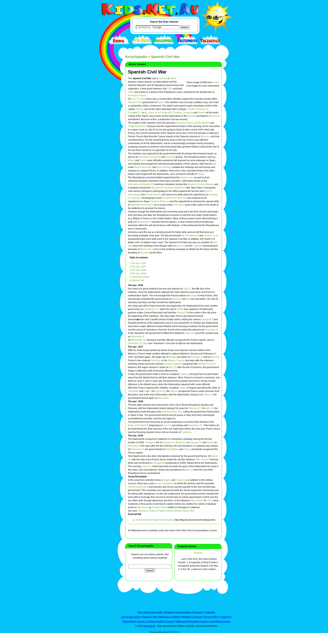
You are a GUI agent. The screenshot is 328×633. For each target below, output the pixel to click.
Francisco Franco (137, 95)
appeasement (144, 222)
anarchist (170, 157)
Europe (193, 295)
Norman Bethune (160, 201)
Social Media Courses (133, 621)
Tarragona (150, 442)
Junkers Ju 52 (211, 235)
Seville (190, 109)
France (143, 160)
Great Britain (172, 449)
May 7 (172, 367)
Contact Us (225, 617)
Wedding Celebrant (192, 617)
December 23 (135, 343)
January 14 (169, 442)
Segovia (184, 374)
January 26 (196, 442)
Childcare (210, 612)
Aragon (182, 387)
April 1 (188, 469)
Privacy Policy (211, 617)
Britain (131, 160)
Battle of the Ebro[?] (138, 425)
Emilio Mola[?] (202, 122)
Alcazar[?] (182, 312)
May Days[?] (197, 500)
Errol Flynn (178, 204)
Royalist (198, 553)
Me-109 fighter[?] (190, 235)
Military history (181, 510)
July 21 (187, 288)
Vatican (174, 391)
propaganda (158, 463)
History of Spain (157, 510)
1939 (130, 92)
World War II (146, 249)
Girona (210, 442)
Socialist (143, 157)
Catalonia (186, 432)
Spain (173, 78)
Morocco (205, 136)
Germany (176, 299)
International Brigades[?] (140, 184)
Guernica (180, 245)
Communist (154, 157)
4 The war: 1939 (137, 273)
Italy (214, 163)
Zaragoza (188, 112)
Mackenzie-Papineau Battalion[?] (168, 187)
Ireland (200, 174)
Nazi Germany (164, 167)
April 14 (209, 408)
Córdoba (177, 112)
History (169, 510)
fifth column (202, 459)
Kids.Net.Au (149, 626)
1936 (170, 88)
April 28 (215, 357)
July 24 (167, 425)
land (146, 487)
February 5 (133, 446)
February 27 (138, 449)
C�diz (143, 112)
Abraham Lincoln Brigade (200, 184)
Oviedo (201, 112)
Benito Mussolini (143, 167)
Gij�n (147, 391)
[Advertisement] (104, 139)
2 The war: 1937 (137, 266)
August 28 (160, 391)
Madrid (139, 109)
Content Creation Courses (160, 621)
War (192, 510)
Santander (133, 391)
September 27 (151, 309)
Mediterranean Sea (172, 411)
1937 (209, 500)
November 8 (211, 329)
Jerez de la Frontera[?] (160, 112)
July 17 (135, 99)
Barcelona (214, 116)
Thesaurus (197, 612)
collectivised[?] (135, 487)
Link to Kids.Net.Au (131, 617)
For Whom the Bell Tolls (174, 198)
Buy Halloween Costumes (167, 617)
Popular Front (135, 102)
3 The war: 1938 (137, 270)
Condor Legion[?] (173, 364)
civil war (163, 78)
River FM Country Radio (150, 612)
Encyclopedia (136, 57)
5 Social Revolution (139, 277)
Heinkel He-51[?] (206, 364)
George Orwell (152, 194)
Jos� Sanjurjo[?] (137, 126)
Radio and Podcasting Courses (192, 621)
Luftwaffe (197, 245)
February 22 (194, 408)
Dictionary (169, 612)
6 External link (136, 280)
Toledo (180, 309)
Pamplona (201, 109)
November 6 (137, 336)
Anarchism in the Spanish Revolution (155, 520)
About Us (147, 617)
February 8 (196, 357)
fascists (191, 116)
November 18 (139, 340)
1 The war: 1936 (137, 263)
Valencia (189, 333)
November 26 (195, 425)
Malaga (172, 357)
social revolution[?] (164, 483)
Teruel (216, 82)
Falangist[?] (207, 319)
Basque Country (176, 360)
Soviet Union (187, 177)
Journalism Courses (220, 621)
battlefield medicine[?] (141, 204)
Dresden (144, 252)
